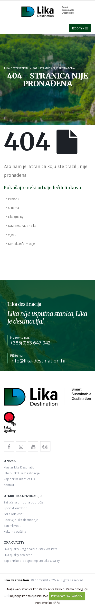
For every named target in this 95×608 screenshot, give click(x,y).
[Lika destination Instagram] (21, 446)
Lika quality (15, 217)
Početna (13, 199)
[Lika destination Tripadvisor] (45, 446)
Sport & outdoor (15, 508)
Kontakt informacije (21, 244)
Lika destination (16, 68)
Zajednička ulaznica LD (19, 479)
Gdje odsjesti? (13, 514)
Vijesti (12, 235)
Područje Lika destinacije (21, 520)
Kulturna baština (15, 531)
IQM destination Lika (22, 226)
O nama (13, 208)
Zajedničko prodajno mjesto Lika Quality (32, 561)
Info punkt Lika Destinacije (22, 473)
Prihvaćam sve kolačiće (67, 596)
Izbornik (78, 28)
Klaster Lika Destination (20, 467)
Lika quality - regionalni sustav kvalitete (30, 549)
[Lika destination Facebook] (8, 446)
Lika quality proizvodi (18, 555)
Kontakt (9, 485)
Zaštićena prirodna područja (23, 502)
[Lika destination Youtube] (33, 446)
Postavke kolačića (47, 603)
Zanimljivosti (12, 526)
